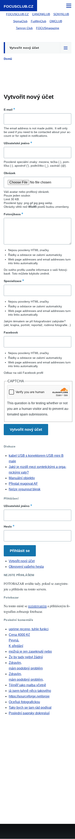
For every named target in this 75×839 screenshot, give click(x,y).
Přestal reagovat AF (23, 483)
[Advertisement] (37, 78)
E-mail (8, 109)
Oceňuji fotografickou (24, 702)
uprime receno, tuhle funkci (29, 629)
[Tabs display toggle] (65, 47)
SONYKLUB (61, 14)
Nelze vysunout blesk (24, 489)
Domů (8, 58)
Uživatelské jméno (17, 143)
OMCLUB (56, 21)
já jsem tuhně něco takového (30, 690)
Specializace (12, 281)
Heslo (8, 526)
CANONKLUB (41, 14)
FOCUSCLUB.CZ (18, 6)
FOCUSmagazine (47, 28)
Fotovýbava (12, 214)
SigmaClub (20, 21)
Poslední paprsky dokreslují (29, 713)
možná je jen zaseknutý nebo (30, 651)
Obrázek (9, 173)
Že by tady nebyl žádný (26, 657)
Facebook (11, 332)
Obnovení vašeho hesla (26, 566)
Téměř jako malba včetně (27, 685)
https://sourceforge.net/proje (29, 696)
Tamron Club (24, 28)
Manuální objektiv (22, 478)
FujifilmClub (38, 21)
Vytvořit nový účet (24, 47)
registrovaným (37, 606)
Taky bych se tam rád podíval (30, 707)
